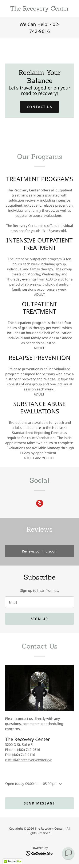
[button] (59, 784)
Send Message (39, 803)
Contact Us (39, 106)
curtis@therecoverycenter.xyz (28, 759)
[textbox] (39, 602)
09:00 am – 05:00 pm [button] (41, 783)
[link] (39, 8)
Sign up (39, 618)
